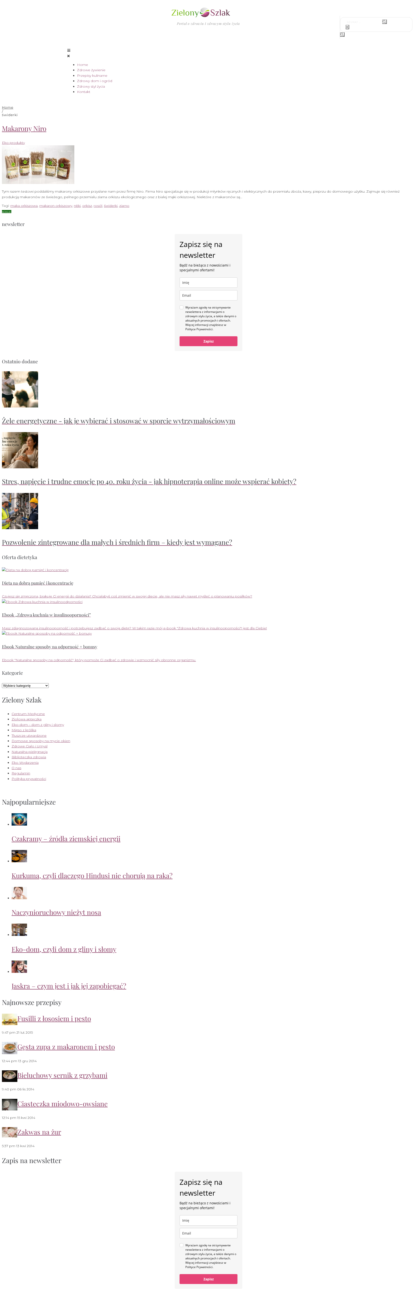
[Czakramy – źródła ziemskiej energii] (19, 824)
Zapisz (208, 341)
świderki (111, 205)
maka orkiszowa (24, 205)
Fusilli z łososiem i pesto (54, 1018)
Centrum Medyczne (28, 714)
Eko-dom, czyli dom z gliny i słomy (64, 949)
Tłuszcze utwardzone (29, 735)
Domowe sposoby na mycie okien (41, 741)
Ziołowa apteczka (27, 719)
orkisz (87, 205)
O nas (16, 768)
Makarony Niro (24, 128)
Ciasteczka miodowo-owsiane (62, 1103)
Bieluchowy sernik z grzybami (62, 1075)
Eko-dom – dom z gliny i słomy (38, 725)
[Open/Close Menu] (208, 53)
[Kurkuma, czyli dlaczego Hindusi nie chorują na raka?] (19, 861)
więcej (6, 211)
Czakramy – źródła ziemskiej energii (66, 838)
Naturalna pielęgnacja (30, 752)
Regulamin (21, 773)
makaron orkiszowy (55, 205)
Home (7, 107)
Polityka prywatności (29, 779)
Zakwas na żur (39, 1131)
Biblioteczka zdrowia (29, 757)
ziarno (124, 205)
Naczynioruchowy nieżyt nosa (56, 912)
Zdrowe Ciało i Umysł (30, 746)
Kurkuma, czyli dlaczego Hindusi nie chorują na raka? (92, 875)
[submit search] (384, 22)
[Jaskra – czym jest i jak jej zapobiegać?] (19, 971)
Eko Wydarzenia (25, 762)
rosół (98, 205)
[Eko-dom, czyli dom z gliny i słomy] (19, 935)
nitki (77, 205)
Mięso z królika (24, 730)
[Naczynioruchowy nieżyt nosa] (19, 898)
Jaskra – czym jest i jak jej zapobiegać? (69, 985)
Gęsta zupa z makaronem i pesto (66, 1046)
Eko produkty (13, 142)
